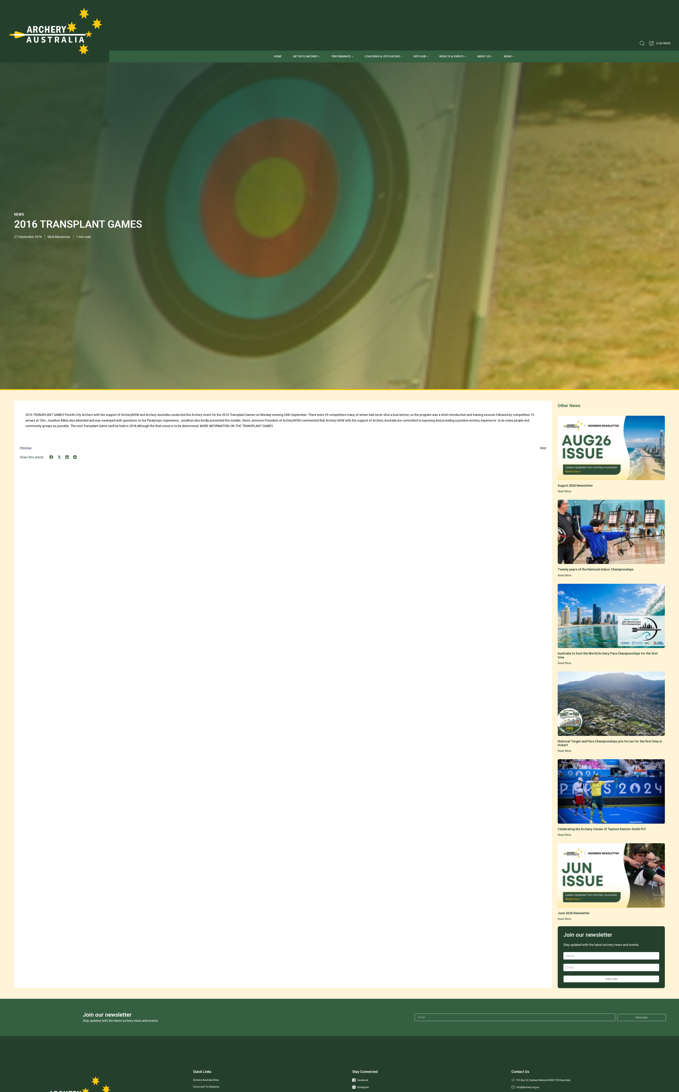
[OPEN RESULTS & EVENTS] (465, 56)
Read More (564, 491)
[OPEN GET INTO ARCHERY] (319, 56)
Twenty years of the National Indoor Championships (596, 569)
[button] (51, 457)
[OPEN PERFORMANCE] (352, 56)
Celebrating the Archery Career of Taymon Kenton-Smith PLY (602, 829)
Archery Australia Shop (206, 1080)
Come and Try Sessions (206, 1086)
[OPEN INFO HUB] (427, 56)
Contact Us (520, 1072)
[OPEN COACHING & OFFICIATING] (401, 56)
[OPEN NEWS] (513, 56)
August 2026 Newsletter (575, 485)
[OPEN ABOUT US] (492, 56)
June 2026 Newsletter (574, 913)
